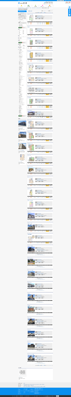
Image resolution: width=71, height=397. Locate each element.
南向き (20, 83)
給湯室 (20, 111)
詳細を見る (47, 35)
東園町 (40, 178)
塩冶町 (32, 384)
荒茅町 (40, 77)
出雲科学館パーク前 (29, 386)
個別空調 (20, 91)
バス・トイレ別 (21, 66)
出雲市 (39, 17)
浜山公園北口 (41, 78)
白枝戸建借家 (30, 234)
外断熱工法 (20, 114)
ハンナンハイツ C (30, 166)
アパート (20, 20)
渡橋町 (26, 384)
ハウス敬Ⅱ (29, 51)
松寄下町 (40, 259)
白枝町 (40, 28)
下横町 (40, 319)
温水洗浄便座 (20, 68)
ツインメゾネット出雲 (31, 354)
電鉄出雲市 (42, 215)
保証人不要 (20, 52)
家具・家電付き (21, 62)
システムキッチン (21, 103)
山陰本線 (38, 17)
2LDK (19, 32)
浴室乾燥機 (20, 67)
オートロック (20, 75)
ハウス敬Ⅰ (29, 97)
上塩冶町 (40, 384)
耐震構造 (20, 110)
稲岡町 (28, 384)
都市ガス (20, 92)
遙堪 (40, 30)
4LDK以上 (20, 34)
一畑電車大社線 (38, 30)
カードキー (20, 54)
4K (19, 33)
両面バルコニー (21, 101)
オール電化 (20, 60)
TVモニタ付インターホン (22, 76)
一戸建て (20, 21)
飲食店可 (20, 89)
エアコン (20, 71)
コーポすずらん (30, 110)
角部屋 (20, 84)
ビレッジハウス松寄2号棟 (21, 150)
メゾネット (20, 58)
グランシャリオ (30, 223)
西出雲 (39, 79)
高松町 (40, 88)
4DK (23, 33)
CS (19, 73)
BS (19, 74)
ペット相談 (20, 94)
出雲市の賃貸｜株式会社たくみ (38, 388)
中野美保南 (43, 384)
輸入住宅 (20, 105)
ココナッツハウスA (30, 14)
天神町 (40, 247)
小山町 (35, 384)
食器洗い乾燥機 (21, 63)
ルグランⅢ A (29, 282)
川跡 (37, 386)
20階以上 (20, 82)
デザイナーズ (20, 90)
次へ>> (50, 12)
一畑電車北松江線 (38, 215)
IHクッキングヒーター (21, 102)
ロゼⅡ (29, 293)
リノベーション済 (21, 51)
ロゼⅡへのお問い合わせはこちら (40, 302)
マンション (23, 20)
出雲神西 (44, 386)
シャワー (20, 70)
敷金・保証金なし (21, 24)
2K (19, 31)
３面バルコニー (21, 100)
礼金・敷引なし (20, 25)
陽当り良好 (20, 95)
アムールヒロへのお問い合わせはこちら (40, 326)
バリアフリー (20, 113)
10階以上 (20, 81)
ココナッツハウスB (30, 64)
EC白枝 (29, 305)
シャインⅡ (29, 155)
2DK (23, 31)
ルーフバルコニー (21, 98)
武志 (34, 386)
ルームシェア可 (21, 55)
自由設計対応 (20, 108)
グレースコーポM (30, 200)
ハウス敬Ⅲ (29, 38)
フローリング (20, 109)
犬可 (20, 86)
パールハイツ (30, 86)
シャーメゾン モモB (30, 270)
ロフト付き (20, 57)
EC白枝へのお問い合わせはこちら (40, 314)
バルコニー (20, 59)
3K (23, 32)
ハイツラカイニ (30, 120)
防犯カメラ (20, 78)
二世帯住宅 (20, 106)
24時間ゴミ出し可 (21, 79)
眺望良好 (20, 97)
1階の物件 (20, 87)
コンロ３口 (20, 65)
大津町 (24, 384)
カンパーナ (20, 139)
